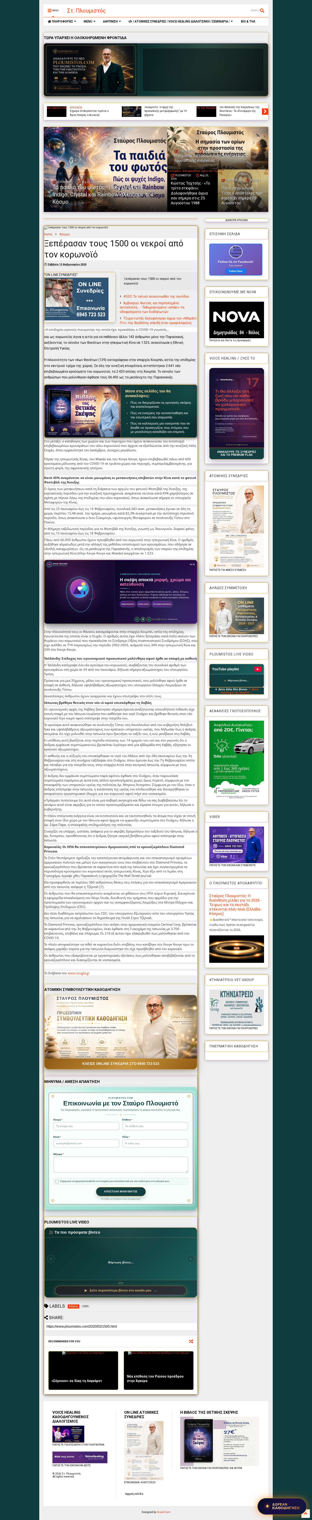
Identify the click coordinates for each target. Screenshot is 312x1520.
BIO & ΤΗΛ (247, 21)
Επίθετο (127, 1119)
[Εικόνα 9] (239, 444)
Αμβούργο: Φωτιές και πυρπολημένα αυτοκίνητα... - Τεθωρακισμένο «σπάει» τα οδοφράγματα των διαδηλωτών (152, 307)
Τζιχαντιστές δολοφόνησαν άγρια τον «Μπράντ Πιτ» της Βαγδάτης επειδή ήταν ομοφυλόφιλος (158, 320)
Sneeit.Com (163, 1512)
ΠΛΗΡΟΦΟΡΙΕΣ (62, 21)
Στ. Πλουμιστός (86, 10)
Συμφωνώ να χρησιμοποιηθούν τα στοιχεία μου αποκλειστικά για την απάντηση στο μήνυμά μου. (115, 1181)
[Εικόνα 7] (236, 444)
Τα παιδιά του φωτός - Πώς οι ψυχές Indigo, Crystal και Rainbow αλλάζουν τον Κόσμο (165, 111)
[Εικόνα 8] (238, 444)
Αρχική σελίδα (134, 1493)
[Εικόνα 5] (233, 444)
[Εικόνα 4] (231, 444)
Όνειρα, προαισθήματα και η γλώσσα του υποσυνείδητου (87, 112)
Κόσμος (65, 234)
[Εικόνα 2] (228, 444)
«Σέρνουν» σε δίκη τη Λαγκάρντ (77, 1381)
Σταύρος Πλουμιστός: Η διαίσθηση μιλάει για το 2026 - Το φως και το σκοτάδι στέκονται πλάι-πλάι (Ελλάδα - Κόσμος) (235, 905)
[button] (236, 408)
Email (57, 1137)
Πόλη (126, 1137)
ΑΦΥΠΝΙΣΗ (110, 21)
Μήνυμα (58, 1154)
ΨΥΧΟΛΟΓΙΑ (77, 107)
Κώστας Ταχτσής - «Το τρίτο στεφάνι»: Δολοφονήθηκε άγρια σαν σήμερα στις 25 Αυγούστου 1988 (190, 193)
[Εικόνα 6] (234, 444)
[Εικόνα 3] (229, 444)
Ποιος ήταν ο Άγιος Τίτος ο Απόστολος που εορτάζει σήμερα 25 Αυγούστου (241, 195)
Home (48, 234)
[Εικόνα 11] (245, 444)
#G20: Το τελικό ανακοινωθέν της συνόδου (156, 296)
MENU (88, 21)
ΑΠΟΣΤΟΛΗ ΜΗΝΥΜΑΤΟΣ (121, 1191)
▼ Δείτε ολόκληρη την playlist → (240, 691)
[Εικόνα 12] (246, 444)
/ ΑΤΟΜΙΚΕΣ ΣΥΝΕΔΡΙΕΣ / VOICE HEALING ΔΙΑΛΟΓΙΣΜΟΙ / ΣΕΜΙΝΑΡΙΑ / (181, 21)
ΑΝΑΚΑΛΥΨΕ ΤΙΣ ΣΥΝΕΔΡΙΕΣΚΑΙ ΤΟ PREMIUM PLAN (236, 453)
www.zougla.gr (79, 973)
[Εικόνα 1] (226, 444)
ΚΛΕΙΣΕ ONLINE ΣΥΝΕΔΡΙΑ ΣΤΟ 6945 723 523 (120, 1063)
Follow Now (235, 271)
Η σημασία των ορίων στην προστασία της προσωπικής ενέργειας (236, 111)
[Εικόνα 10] (242, 444)
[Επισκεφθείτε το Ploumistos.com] (91, 69)
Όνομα (57, 1119)
